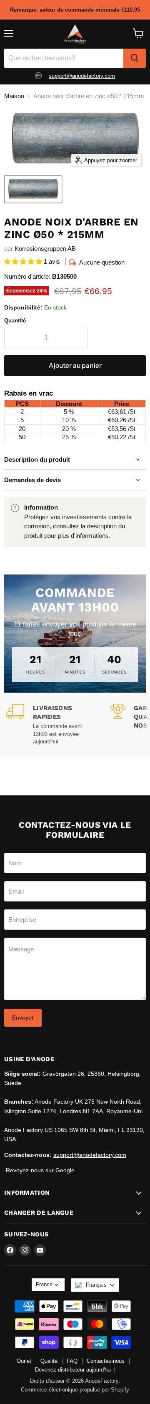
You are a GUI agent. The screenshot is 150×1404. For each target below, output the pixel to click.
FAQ (72, 1361)
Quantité (15, 320)
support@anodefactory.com (82, 76)
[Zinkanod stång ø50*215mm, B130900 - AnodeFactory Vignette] (33, 189)
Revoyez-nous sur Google (39, 1170)
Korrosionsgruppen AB (45, 248)
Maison (14, 95)
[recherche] (134, 58)
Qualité (49, 1361)
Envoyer (23, 1017)
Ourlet (24, 1361)
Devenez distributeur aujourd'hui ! (75, 1370)
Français (96, 1285)
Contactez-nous (106, 1361)
